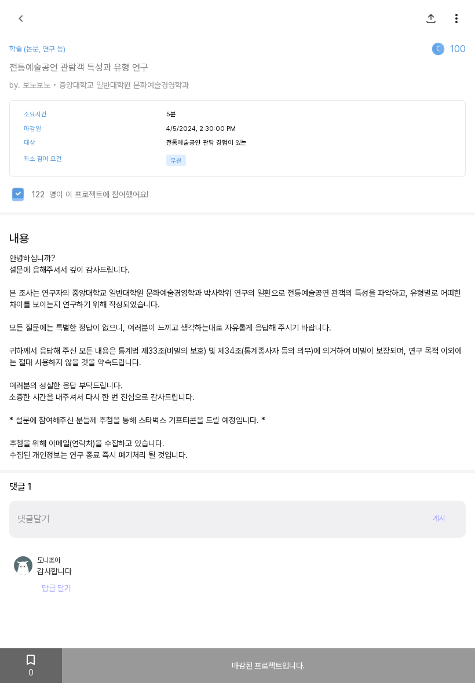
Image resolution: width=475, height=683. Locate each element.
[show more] (456, 18)
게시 (439, 518)
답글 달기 (56, 588)
